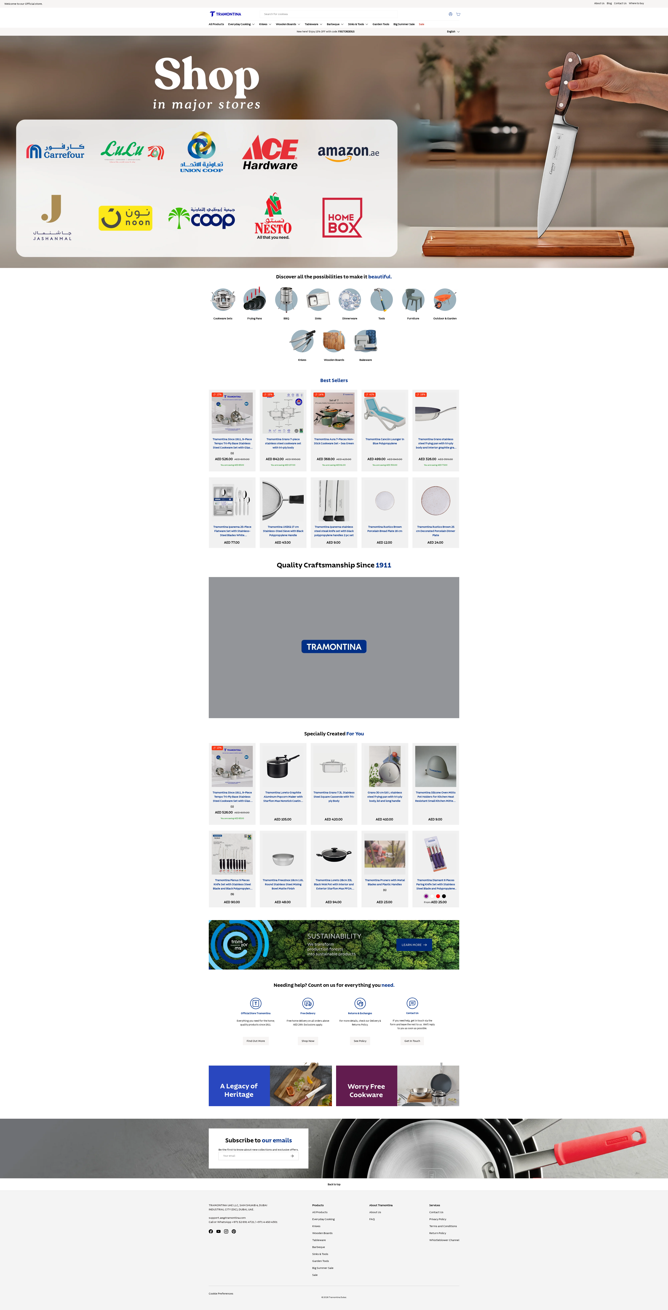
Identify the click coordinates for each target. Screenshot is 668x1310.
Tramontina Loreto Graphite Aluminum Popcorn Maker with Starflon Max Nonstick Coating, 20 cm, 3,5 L (283, 798)
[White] (432, 896)
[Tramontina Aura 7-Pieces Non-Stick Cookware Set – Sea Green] (334, 413)
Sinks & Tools (356, 24)
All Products (216, 24)
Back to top (334, 1184)
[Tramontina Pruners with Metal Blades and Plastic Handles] (384, 854)
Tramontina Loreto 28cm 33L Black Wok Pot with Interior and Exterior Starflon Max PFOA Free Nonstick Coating (334, 886)
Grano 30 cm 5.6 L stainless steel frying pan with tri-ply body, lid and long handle (384, 796)
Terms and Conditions (443, 1226)
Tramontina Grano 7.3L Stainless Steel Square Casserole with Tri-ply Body (334, 796)
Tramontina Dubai (337, 1297)
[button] (458, 14)
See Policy (360, 1041)
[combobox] (329, 14)
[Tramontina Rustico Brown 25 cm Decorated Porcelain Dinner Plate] (435, 500)
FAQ (372, 1219)
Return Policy (437, 1233)
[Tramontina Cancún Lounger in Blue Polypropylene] (384, 413)
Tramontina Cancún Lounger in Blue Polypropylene (384, 441)
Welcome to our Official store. (23, 3)
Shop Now (308, 1041)
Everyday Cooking (239, 24)
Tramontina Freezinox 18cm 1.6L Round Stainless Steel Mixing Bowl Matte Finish (283, 884)
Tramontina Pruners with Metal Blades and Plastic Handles (385, 882)
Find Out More (256, 1041)
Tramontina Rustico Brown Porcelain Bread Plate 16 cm (384, 528)
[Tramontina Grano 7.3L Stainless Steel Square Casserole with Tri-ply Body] (334, 766)
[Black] (444, 896)
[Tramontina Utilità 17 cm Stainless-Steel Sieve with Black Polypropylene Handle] (283, 500)
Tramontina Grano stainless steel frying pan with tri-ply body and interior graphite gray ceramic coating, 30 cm (435, 445)
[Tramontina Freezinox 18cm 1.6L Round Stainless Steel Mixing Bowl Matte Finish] (283, 854)
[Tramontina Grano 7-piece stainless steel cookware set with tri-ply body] (283, 413)
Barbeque (333, 24)
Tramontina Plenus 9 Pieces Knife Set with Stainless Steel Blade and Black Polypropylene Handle (232, 886)
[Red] (438, 896)
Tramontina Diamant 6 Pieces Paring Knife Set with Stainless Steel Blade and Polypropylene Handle (435, 886)
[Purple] (426, 896)
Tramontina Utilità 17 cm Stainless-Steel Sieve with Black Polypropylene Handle (283, 531)
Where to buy (636, 3)
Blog (609, 3)
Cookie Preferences (221, 1293)
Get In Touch (412, 1041)
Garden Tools (381, 24)
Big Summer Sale (404, 24)
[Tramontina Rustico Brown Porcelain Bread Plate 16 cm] (384, 500)
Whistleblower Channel (444, 1240)
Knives (263, 24)
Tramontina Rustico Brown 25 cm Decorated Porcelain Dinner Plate (435, 531)
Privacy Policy (437, 1219)
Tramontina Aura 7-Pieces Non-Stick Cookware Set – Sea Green (334, 441)
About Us (599, 3)
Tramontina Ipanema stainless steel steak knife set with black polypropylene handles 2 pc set (334, 531)
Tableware (311, 24)
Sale (421, 24)
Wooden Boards (286, 24)
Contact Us (620, 3)
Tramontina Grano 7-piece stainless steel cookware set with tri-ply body (283, 443)
